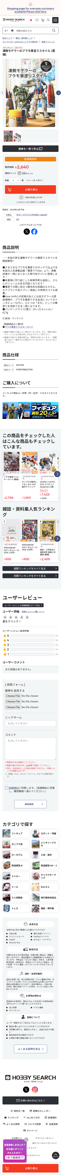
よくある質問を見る (29, 1049)
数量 (7, 180)
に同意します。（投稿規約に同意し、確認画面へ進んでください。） (32, 789)
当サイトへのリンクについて (44, 1143)
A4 (17, 219)
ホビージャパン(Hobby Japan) (31, 214)
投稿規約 (14, 788)
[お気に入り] (37, 20)
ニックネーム (13, 717)
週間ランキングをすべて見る (30, 568)
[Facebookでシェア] (34, 231)
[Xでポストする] (27, 231)
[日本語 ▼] (31, 20)
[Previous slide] (2, 93)
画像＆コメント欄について (33, 611)
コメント (10, 734)
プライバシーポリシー (44, 1138)
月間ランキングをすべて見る (30, 576)
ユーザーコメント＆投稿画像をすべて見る (22, 605)
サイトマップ (30, 1148)
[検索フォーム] (48, 20)
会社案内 (15, 1138)
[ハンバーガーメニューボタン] (55, 20)
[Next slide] (58, 93)
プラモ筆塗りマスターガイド (19, 326)
